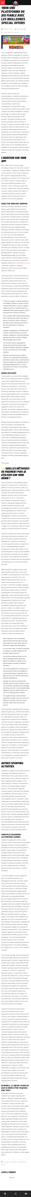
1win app (5, 1162)
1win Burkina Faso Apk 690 (11, 32)
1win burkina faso (22, 1162)
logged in (12, 1177)
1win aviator (12, 1162)
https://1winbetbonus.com (20, 263)
